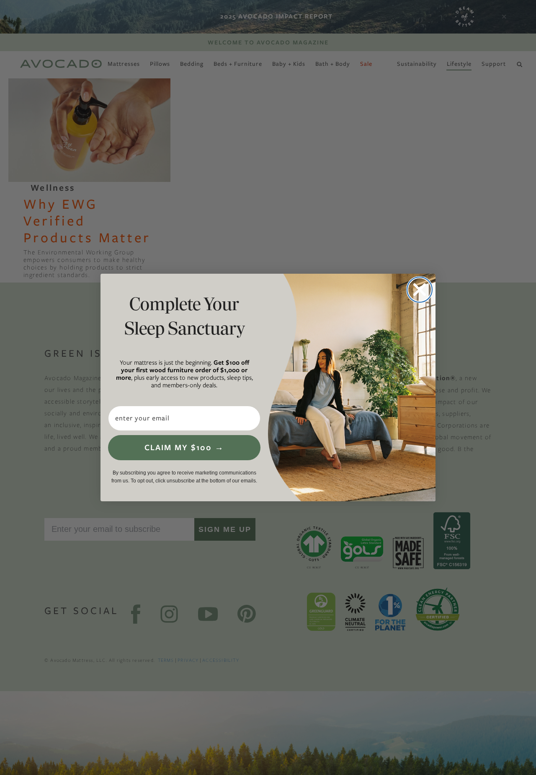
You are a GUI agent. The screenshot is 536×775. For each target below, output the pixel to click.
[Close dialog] (419, 289)
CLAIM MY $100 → (184, 447)
